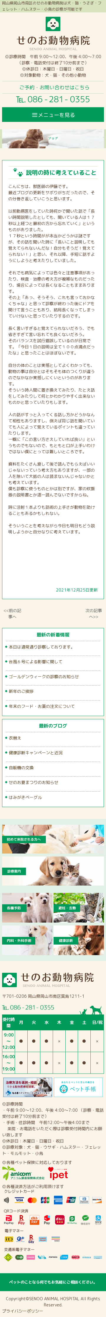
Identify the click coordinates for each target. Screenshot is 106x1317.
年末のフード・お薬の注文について (42, 706)
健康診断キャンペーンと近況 (35, 752)
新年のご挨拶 (21, 691)
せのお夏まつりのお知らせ (33, 782)
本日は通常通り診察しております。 (42, 647)
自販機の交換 (21, 767)
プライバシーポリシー (22, 1311)
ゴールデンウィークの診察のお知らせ (44, 676)
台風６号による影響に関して (35, 661)
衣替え (15, 738)
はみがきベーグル (25, 797)
